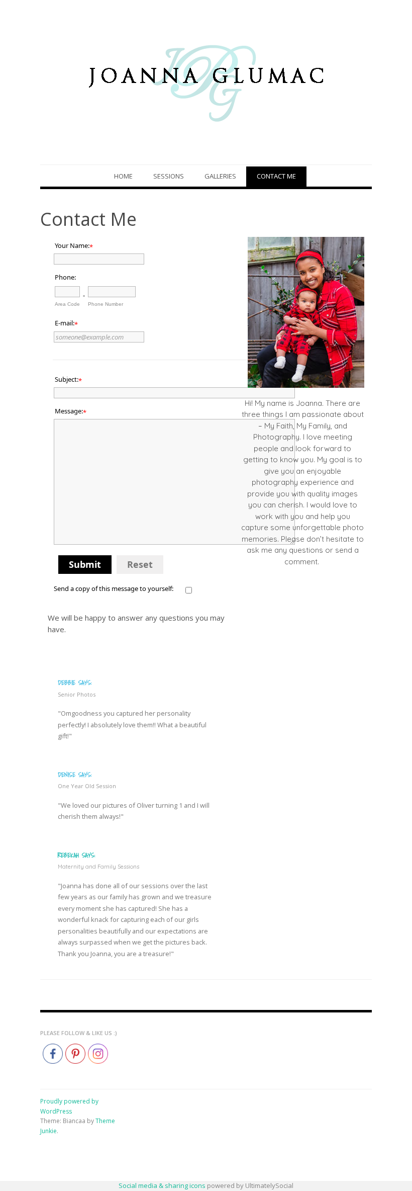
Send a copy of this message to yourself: (113, 588)
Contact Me (276, 176)
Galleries (220, 176)
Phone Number (105, 304)
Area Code (67, 304)
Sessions (168, 176)
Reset (140, 564)
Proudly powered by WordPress (69, 1106)
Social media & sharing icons (163, 1185)
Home (123, 176)
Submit (85, 564)
